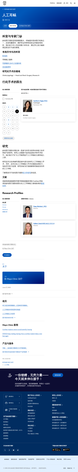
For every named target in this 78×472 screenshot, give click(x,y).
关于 (5, 25)
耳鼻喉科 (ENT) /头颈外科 (11, 63)
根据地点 (4, 95)
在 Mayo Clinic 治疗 (25, 25)
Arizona (4, 205)
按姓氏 (4, 103)
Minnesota (5, 209)
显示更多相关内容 (7, 317)
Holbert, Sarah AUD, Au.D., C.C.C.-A (43, 223)
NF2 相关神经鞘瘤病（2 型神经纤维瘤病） (15, 305)
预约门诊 (7, 20)
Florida (4, 207)
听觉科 (4, 56)
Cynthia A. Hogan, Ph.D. (40, 101)
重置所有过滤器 (8, 138)
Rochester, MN (9, 99)
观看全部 (4, 211)
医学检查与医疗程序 (9, 9)
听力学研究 (27, 173)
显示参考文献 (6, 294)
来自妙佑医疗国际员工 (9, 244)
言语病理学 (6, 67)
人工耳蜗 (9, 15)
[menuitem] (5, 25)
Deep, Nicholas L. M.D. (40, 206)
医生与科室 (13, 25)
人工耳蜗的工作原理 (8, 313)
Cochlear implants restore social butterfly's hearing (17, 329)
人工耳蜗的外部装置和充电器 (11, 309)
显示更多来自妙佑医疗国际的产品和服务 (14, 352)
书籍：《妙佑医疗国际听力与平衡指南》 (14, 348)
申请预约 (7, 255)
